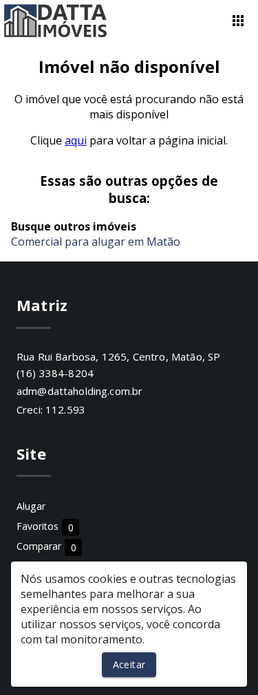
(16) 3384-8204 (55, 373)
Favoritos (45, 527)
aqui (76, 140)
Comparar (46, 546)
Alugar (31, 506)
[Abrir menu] (238, 20)
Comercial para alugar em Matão (95, 241)
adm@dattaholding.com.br (79, 391)
